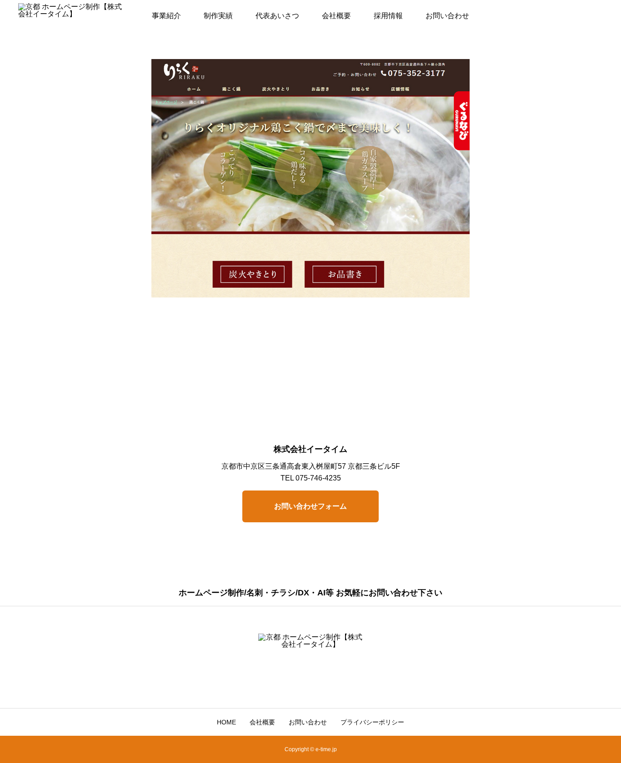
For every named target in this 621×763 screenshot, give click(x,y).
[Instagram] (289, 677)
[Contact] (332, 677)
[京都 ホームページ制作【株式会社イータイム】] (70, 16)
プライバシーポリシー (372, 722)
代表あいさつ (277, 16)
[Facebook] (303, 677)
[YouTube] (317, 677)
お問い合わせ (447, 16)
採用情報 (388, 16)
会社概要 (336, 16)
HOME (226, 722)
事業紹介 (166, 16)
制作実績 (218, 16)
